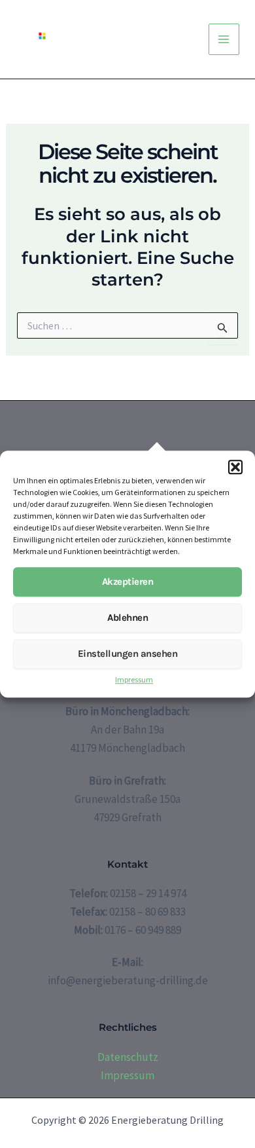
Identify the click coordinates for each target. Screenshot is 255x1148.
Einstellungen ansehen (128, 654)
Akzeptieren (128, 582)
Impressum (134, 679)
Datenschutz (127, 1057)
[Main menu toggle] (224, 39)
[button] (235, 466)
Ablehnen (127, 618)
